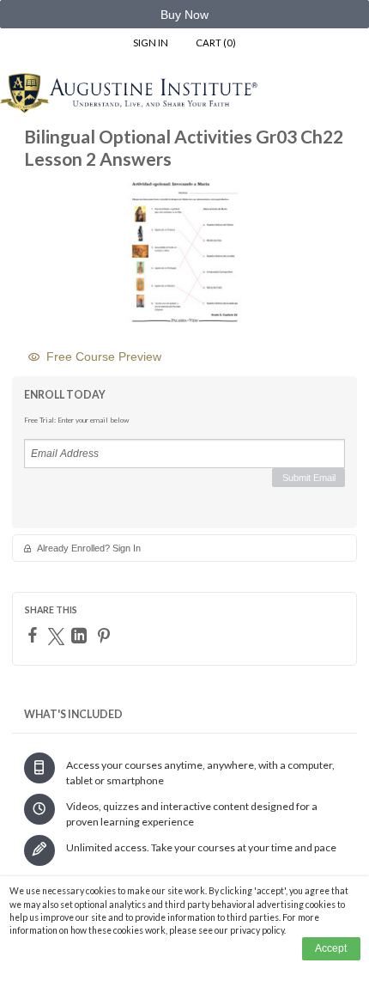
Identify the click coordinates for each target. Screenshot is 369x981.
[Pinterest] (106, 635)
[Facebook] (35, 635)
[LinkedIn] (81, 635)
